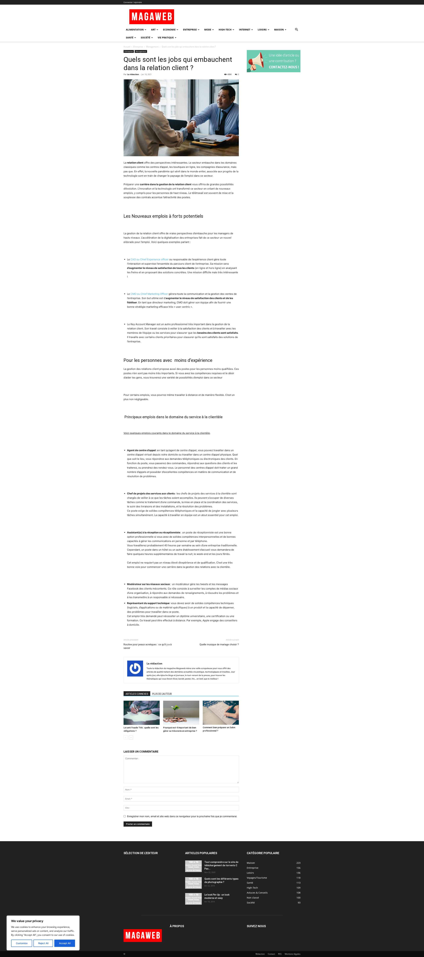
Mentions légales (292, 954)
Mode (207, 29)
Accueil (127, 46)
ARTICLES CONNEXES (137, 694)
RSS (280, 954)
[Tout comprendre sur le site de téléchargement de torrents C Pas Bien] (193, 866)
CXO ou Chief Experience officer (150, 259)
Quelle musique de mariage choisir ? (219, 644)
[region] (43, 933)
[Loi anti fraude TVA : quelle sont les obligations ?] (142, 713)
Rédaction (260, 954)
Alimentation (135, 29)
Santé (129, 37)
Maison (279, 29)
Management (152, 46)
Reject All (43, 943)
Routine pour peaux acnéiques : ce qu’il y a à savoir (148, 646)
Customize (21, 943)
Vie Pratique (166, 37)
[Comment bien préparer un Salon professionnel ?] (221, 713)
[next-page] (131, 737)
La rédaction (133, 74)
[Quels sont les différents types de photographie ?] (193, 883)
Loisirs (262, 29)
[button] (296, 29)
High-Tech (225, 29)
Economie (169, 29)
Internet (244, 29)
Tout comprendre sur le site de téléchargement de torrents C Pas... (221, 865)
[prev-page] (126, 737)
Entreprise (190, 29)
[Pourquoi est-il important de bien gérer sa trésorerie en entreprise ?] (181, 713)
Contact (271, 954)
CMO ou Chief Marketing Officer (149, 293)
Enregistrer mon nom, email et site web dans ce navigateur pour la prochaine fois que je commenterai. (182, 816)
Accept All (64, 943)
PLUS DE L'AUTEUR (162, 694)
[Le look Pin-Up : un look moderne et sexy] (193, 899)
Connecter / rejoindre (133, 2)
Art (153, 29)
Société (145, 37)
